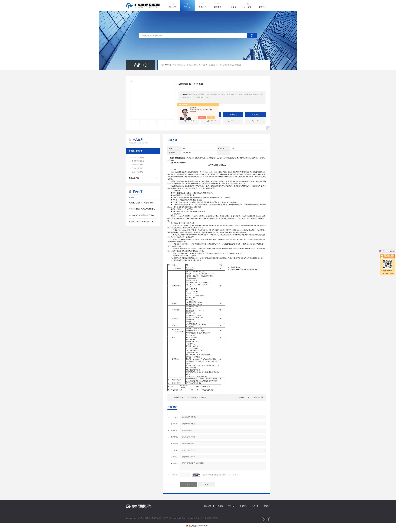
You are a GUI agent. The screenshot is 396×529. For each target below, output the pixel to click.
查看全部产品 (134, 178)
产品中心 (187, 7)
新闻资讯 (217, 7)
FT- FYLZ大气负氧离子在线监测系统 (192, 397)
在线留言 (247, 7)
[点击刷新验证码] (196, 475)
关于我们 (202, 7)
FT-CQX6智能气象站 (256, 397)
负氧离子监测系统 (138, 157)
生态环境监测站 (137, 172)
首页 (174, 65)
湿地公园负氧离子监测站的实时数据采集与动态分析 (143, 209)
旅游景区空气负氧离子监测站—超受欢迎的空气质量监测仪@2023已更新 (143, 221)
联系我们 (262, 7)
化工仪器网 (207, 518)
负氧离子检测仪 (137, 168)
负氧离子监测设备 (193, 65)
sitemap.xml (191, 518)
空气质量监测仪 (137, 164)
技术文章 (232, 7)
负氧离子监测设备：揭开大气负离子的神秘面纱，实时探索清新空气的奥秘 (143, 203)
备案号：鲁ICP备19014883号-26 (174, 518)
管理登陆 (215, 518)
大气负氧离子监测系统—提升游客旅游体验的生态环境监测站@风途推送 (143, 215)
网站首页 (172, 7)
